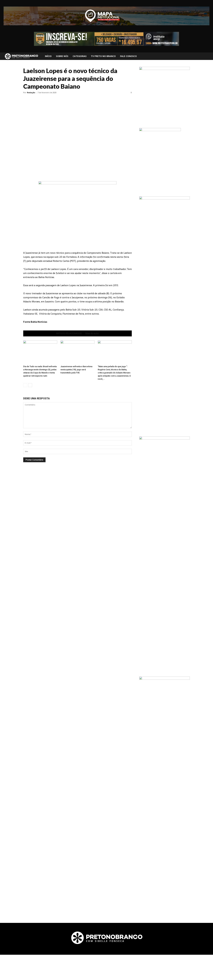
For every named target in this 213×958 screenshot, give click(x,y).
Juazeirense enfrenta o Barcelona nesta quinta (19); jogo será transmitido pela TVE (76, 369)
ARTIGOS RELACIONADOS (69, 333)
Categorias (80, 56)
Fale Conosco (128, 56)
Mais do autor (92, 333)
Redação (31, 92)
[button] (207, 56)
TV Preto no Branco (103, 56)
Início (48, 56)
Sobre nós (62, 56)
